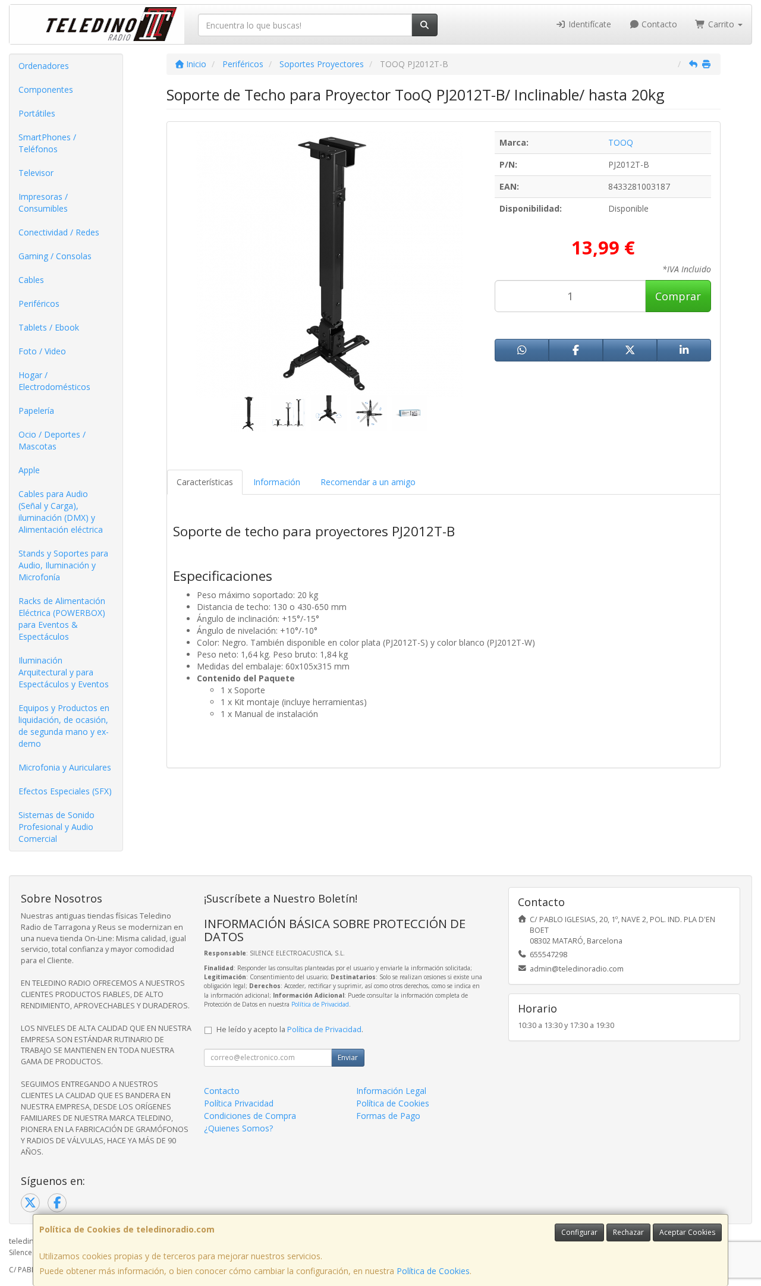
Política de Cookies (433, 1270)
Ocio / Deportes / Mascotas (52, 440)
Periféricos (38, 303)
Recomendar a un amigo (368, 482)
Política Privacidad (238, 1103)
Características (205, 482)
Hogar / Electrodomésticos (54, 380)
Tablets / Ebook (48, 327)
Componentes (45, 89)
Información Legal (391, 1090)
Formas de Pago (388, 1115)
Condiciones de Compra (250, 1115)
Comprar (678, 296)
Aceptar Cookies (687, 1232)
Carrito (721, 24)
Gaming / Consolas (55, 256)
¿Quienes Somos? (238, 1128)
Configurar (579, 1232)
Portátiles (36, 113)
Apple (29, 470)
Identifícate (588, 24)
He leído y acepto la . (289, 1029)
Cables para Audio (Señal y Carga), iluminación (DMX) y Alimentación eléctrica (60, 511)
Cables (31, 279)
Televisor (36, 172)
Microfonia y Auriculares (64, 767)
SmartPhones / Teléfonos (47, 143)
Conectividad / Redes (58, 232)
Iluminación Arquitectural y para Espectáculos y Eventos (63, 672)
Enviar (348, 1057)
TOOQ (620, 142)
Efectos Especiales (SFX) (65, 791)
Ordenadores (43, 65)
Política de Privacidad (320, 1004)
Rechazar (628, 1232)
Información (276, 482)
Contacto (658, 24)
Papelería (36, 410)
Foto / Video (42, 351)
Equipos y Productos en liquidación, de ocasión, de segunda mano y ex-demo (63, 725)
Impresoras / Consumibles (43, 202)
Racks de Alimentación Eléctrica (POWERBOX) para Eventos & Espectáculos (61, 618)
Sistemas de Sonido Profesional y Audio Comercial (56, 826)
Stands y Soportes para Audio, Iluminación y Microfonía (63, 565)
